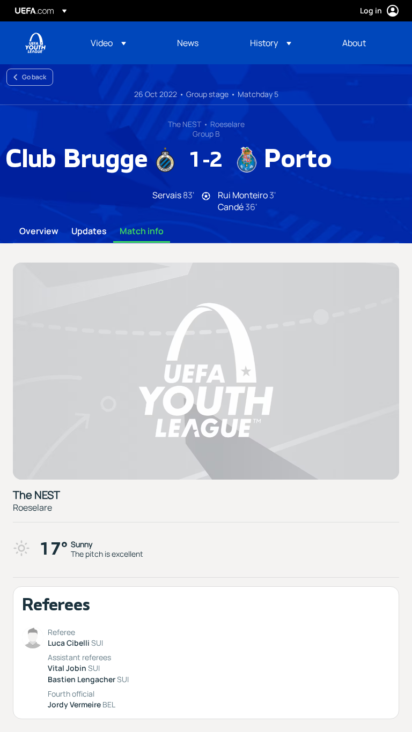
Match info (142, 231)
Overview (38, 231)
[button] (108, 43)
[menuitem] (120, 43)
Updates (89, 231)
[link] (187, 43)
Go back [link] (34, 76)
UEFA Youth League (35, 43)
